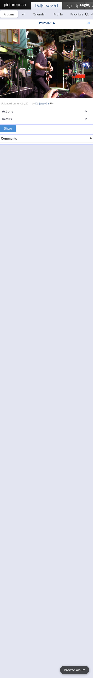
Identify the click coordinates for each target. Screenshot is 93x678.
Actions (7, 111)
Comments (9, 138)
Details (7, 119)
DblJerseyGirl (46, 5)
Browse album (74, 670)
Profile (58, 14)
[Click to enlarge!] (46, 63)
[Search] (87, 14)
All (23, 14)
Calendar (39, 14)
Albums (9, 14)
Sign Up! (73, 5)
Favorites (76, 14)
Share (8, 128)
